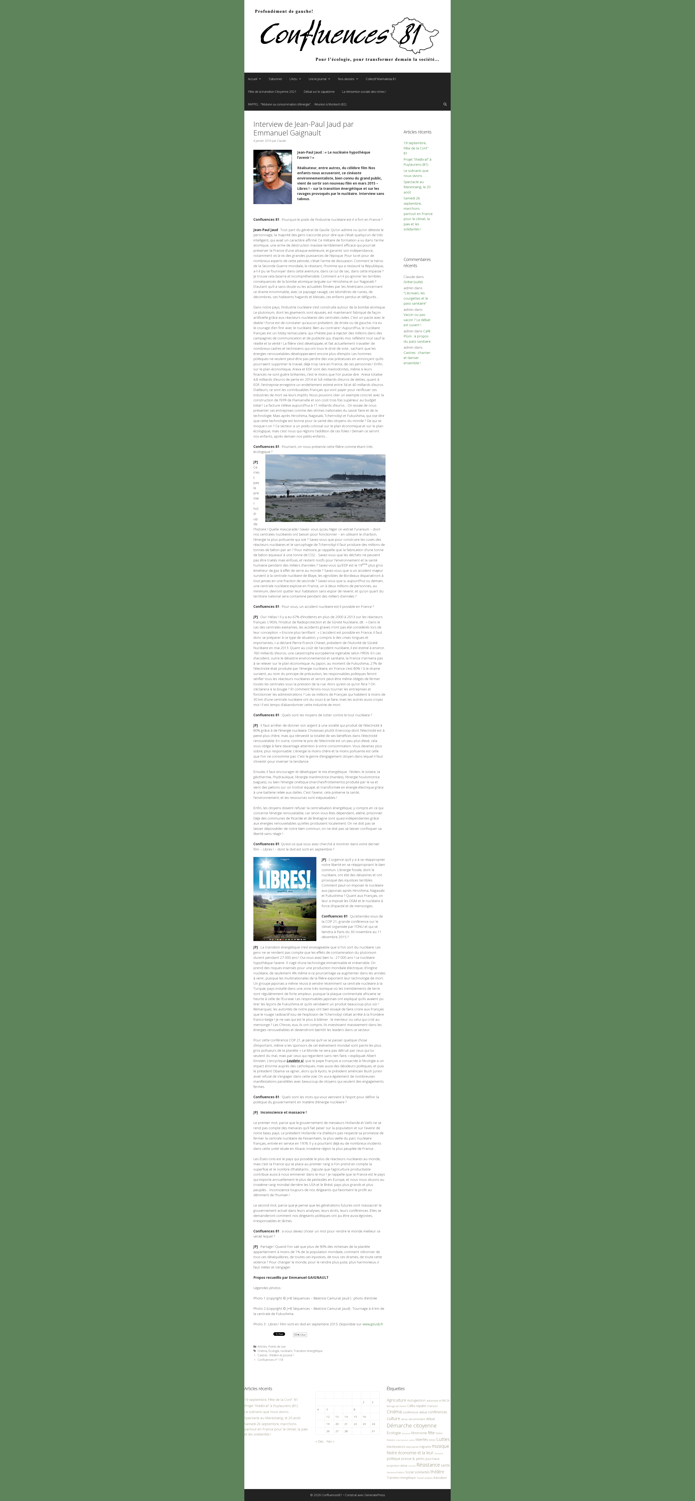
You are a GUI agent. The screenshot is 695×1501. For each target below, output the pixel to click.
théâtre (437, 1472)
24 (373, 1424)
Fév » (330, 1441)
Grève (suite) (413, 281)
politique (393, 1458)
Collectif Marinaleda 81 (381, 79)
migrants (425, 1446)
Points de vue (277, 1347)
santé (445, 1465)
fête (431, 1432)
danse (404, 1419)
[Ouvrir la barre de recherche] (445, 104)
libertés (422, 1439)
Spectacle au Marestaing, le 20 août (417, 187)
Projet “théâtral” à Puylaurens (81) (271, 1405)
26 (328, 1431)
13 (337, 1416)
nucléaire (286, 1351)
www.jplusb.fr (373, 1324)
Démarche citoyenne (412, 1425)
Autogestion (416, 1400)
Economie (406, 1433)
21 (346, 1424)
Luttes (443, 1439)
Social (409, 1472)
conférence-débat (415, 1412)
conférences (437, 1412)
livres (432, 1440)
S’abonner (275, 79)
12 (328, 1416)
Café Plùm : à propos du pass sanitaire (417, 336)
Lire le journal (317, 79)
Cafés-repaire (416, 1406)
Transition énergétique (308, 1351)
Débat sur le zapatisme (319, 91)
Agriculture (396, 1400)
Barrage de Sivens (396, 1406)
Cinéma (262, 1351)
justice (412, 1440)
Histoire (391, 1440)
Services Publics (395, 1472)
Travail (420, 1477)
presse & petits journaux (420, 1458)
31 (373, 1431)
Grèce (439, 1433)
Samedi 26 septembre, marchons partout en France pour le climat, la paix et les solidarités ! (418, 213)
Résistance (428, 1464)
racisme (412, 1465)
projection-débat (397, 1465)
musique (440, 1446)
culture (393, 1418)
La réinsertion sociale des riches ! (364, 91)
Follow (302, 1334)
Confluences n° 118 (270, 1360)
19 (328, 1424)
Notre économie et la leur (410, 1453)
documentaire (417, 1419)
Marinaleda (412, 1446)
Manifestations (396, 1447)
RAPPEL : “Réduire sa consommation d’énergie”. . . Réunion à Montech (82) (297, 104)
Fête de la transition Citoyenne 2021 (272, 91)
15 (355, 1416)
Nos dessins (346, 79)
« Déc (319, 1441)
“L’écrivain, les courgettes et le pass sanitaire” (416, 298)
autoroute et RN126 (438, 1400)
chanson (432, 1406)
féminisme (419, 1433)
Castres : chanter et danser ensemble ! (417, 357)
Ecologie (273, 1351)
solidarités (422, 1472)
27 (337, 1431)
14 (346, 1416)
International (402, 1440)
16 (364, 1416)
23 (364, 1424)
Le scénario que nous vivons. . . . (268, 1411)
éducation (440, 1477)
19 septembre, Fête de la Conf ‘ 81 (416, 148)
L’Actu (293, 79)
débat (430, 1418)
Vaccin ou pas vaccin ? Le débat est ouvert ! (417, 319)
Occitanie (438, 1453)
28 (346, 1431)
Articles (262, 1347)
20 (337, 1424)
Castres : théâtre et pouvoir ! (276, 1355)
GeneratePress (375, 1495)
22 (355, 1424)
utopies (428, 1477)
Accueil (252, 79)
